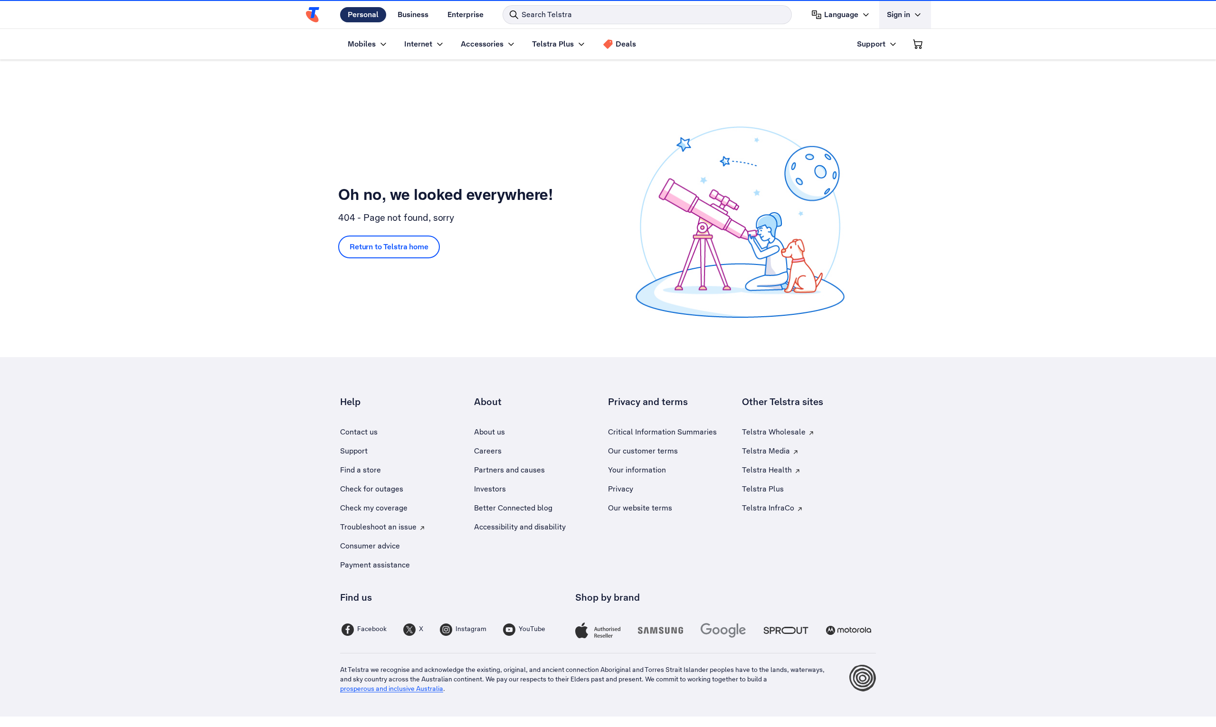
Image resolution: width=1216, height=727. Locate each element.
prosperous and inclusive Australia (391, 688)
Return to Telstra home (389, 247)
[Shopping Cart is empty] (917, 44)
